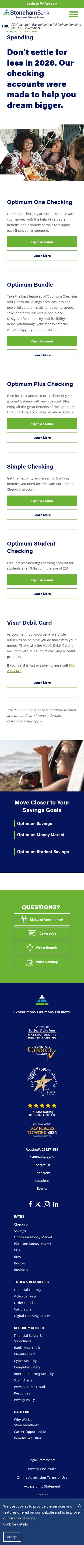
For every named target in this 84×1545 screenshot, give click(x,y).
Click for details (15, 1524)
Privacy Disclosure (42, 1469)
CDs (17, 1250)
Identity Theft (24, 1354)
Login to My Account (42, 3)
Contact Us (47, 933)
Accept (12, 1537)
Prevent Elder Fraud (29, 1386)
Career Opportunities (30, 1431)
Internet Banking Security (34, 1373)
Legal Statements (42, 1460)
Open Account (49, 243)
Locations (42, 1180)
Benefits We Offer (28, 1438)
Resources (22, 1393)
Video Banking (46, 961)
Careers (21, 1411)
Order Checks (24, 1302)
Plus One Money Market (32, 1243)
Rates (19, 1216)
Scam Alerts (23, 1380)
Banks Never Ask (27, 1347)
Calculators (23, 1309)
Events (42, 1188)
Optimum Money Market (41, 834)
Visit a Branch (46, 947)
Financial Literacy (27, 1289)
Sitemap (42, 1495)
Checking (21, 1224)
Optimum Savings (34, 823)
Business (21, 1269)
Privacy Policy (24, 1400)
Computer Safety (27, 1367)
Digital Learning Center (32, 1316)
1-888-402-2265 (42, 1157)
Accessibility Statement (42, 1486)
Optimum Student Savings (43, 851)
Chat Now (42, 1173)
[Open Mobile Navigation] (73, 14)
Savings (20, 1231)
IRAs (17, 1256)
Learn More (49, 257)
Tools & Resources (31, 1281)
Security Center (29, 1327)
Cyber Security (25, 1360)
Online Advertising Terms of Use (42, 1477)
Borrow (19, 1263)
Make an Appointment (46, 919)
